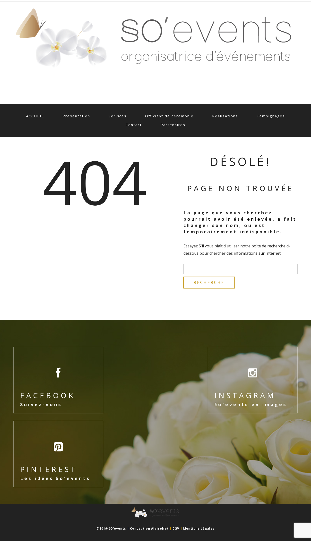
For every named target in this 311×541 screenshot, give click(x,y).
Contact (134, 124)
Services (118, 115)
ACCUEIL (35, 115)
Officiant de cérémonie (169, 115)
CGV (176, 528)
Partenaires (172, 124)
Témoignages (271, 115)
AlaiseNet (160, 528)
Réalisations (225, 115)
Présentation (76, 115)
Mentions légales (199, 528)
